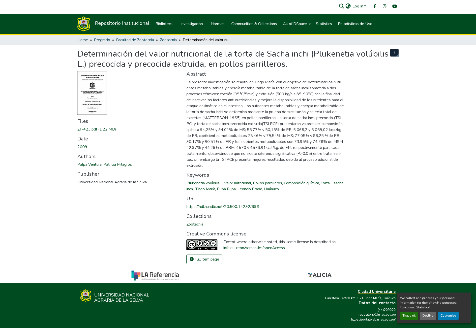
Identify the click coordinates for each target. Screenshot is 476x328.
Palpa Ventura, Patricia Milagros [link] (104, 164)
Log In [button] (358, 6)
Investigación (191, 24)
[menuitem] (375, 6)
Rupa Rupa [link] (226, 189)
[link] (128, 129)
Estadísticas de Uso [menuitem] (355, 24)
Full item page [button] (206, 259)
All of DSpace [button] (295, 24)
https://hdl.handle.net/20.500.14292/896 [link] (222, 206)
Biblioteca (164, 24)
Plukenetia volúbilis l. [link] (204, 183)
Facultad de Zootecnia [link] (135, 40)
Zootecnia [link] (168, 40)
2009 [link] (82, 147)
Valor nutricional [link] (237, 183)
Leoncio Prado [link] (250, 189)
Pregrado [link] (102, 40)
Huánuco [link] (271, 189)
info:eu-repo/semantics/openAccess (254, 248)
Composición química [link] (301, 183)
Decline (427, 315)
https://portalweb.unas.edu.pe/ (373, 319)
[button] (341, 6)
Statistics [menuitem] (324, 24)
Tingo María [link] (205, 189)
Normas (217, 24)
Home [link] (82, 40)
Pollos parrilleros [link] (267, 183)
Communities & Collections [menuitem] (254, 24)
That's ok (409, 315)
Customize (448, 315)
